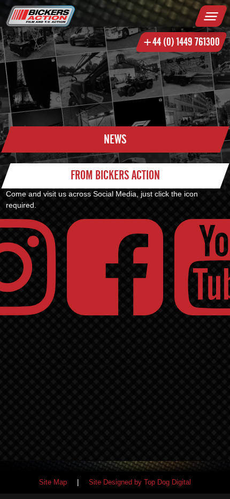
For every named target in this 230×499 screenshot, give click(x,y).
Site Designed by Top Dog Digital (140, 482)
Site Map (53, 482)
